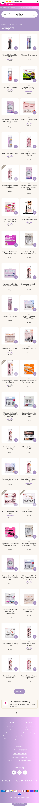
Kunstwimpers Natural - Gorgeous (29, 480)
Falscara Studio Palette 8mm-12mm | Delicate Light (29, 187)
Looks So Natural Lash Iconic (10, 512)
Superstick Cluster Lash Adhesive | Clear (28, 381)
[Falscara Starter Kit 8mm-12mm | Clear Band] (29, 400)
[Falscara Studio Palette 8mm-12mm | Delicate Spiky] (10, 107)
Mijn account (29, 727)
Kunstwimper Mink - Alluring (10, 447)
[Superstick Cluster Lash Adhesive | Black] (10, 531)
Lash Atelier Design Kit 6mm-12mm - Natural (29, 252)
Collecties (11, 24)
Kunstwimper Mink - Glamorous (10, 677)
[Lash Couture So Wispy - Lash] (10, 631)
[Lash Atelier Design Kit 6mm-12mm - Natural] (29, 239)
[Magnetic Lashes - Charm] (29, 434)
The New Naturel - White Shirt (28, 610)
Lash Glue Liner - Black (29, 219)
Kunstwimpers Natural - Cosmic (29, 154)
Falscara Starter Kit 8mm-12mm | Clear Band (29, 414)
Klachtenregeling (10, 739)
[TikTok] (25, 772)
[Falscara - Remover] (10, 74)
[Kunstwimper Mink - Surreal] (29, 271)
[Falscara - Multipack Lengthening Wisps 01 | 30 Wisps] (10, 400)
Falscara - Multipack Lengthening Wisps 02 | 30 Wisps (28, 577)
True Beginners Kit (29, 348)
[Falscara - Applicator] (10, 303)
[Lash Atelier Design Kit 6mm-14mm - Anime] (29, 531)
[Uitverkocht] (16, 179)
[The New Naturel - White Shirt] (29, 597)
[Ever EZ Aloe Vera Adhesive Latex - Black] (29, 74)
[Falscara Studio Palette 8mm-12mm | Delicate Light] (29, 173)
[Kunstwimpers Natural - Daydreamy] (29, 663)
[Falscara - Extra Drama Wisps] (10, 466)
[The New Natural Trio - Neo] (10, 335)
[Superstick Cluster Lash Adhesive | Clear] (29, 368)
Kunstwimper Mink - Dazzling (28, 644)
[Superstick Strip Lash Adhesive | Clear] (10, 239)
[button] (5, 14)
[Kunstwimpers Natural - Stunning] (10, 173)
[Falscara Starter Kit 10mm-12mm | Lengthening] (10, 597)
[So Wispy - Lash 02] (29, 498)
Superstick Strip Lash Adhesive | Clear (10, 252)
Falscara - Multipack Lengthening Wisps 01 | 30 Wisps (10, 414)
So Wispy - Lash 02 (29, 511)
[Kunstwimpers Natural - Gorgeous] (29, 466)
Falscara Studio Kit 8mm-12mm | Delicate (10, 285)
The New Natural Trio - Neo (10, 349)
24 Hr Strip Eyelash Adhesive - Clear (10, 220)
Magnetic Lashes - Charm (28, 447)
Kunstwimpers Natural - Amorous (10, 381)
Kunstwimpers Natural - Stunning (10, 186)
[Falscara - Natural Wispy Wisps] (29, 303)
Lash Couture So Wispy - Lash (10, 644)
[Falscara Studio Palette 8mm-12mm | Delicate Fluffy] (10, 563)
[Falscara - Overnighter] (29, 42)
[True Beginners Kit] (29, 335)
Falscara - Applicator (10, 316)
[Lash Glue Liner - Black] (29, 207)
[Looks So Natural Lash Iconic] (10, 498)
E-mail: (20, 754)
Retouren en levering (10, 736)
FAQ (10, 730)
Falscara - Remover (10, 87)
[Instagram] (19, 772)
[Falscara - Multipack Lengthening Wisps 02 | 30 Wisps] (29, 563)
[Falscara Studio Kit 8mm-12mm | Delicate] (10, 271)
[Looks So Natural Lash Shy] (29, 107)
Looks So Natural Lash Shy (29, 120)
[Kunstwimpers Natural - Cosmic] (29, 140)
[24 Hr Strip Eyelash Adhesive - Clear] (10, 207)
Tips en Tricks (10, 733)
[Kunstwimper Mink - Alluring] (10, 434)
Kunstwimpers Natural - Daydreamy (29, 677)
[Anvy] (19, 14)
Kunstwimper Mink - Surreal (28, 285)
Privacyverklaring (29, 733)
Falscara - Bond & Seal (10, 153)
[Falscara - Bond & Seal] (10, 140)
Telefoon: (19, 750)
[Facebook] (14, 772)
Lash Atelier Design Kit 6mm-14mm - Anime (29, 544)
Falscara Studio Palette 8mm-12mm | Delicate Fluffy (10, 577)
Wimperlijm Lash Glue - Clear (10, 56)
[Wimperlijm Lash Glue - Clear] (10, 42)
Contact (10, 727)
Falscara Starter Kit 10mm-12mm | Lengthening (10, 611)
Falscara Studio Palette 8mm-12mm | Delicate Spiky (10, 121)
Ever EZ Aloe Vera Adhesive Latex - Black (29, 88)
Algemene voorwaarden (29, 736)
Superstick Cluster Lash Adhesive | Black (10, 544)
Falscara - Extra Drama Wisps (10, 480)
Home (3, 24)
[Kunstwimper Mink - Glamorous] (10, 663)
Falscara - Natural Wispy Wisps (29, 317)
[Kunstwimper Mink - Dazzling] (29, 631)
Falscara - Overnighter (29, 55)
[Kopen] (16, 48)
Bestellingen (29, 730)
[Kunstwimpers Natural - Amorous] (10, 368)
